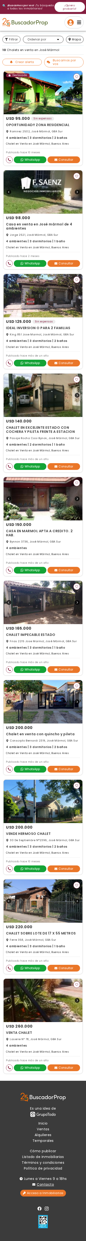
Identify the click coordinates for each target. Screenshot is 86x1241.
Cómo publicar (43, 1151)
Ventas (43, 1129)
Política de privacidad (43, 1168)
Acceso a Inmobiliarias (45, 1193)
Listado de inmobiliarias (43, 1156)
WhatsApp (32, 160)
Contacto (45, 1184)
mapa (76, 39)
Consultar (66, 160)
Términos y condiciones (43, 1162)
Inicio (43, 1123)
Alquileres (43, 1134)
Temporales (43, 1140)
